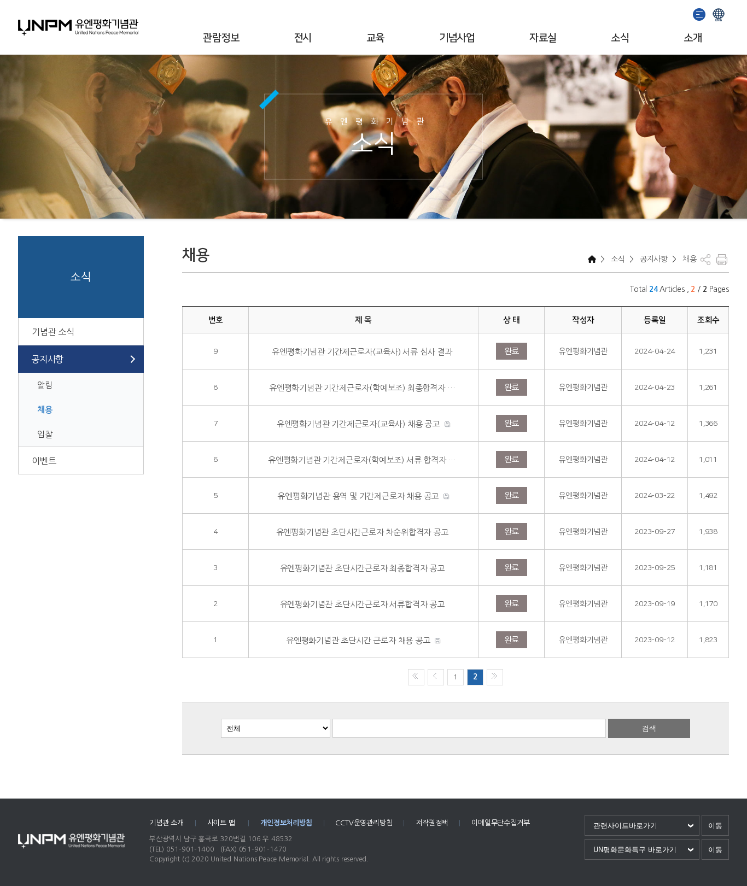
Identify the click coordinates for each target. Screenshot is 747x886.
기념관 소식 (53, 331)
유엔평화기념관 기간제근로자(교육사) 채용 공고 (358, 424)
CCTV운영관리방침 (363, 822)
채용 (44, 410)
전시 (303, 38)
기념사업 (457, 38)
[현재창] (718, 13)
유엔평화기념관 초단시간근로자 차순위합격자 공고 (362, 532)
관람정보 (221, 38)
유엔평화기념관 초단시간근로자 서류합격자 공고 (362, 604)
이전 (436, 677)
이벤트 (44, 460)
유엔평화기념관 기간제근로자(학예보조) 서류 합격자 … (362, 460)
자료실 (542, 38)
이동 (715, 826)
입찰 (44, 434)
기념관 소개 (166, 822)
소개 (693, 38)
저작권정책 (432, 822)
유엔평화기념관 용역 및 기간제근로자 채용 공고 (358, 496)
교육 (375, 38)
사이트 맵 (222, 822)
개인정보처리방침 (286, 822)
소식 (620, 38)
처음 (416, 677)
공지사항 (47, 359)
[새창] (700, 13)
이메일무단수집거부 (500, 822)
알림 (44, 385)
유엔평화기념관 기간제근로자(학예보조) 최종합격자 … (362, 388)
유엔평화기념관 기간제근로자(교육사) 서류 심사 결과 (362, 352)
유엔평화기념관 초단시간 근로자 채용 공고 (358, 640)
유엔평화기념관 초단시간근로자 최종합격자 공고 (362, 568)
